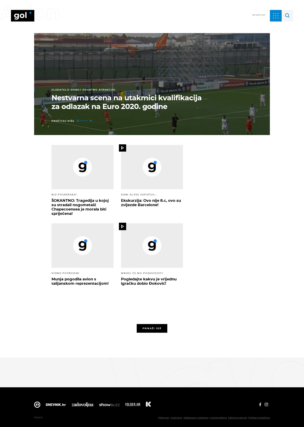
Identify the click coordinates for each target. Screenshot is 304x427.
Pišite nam (163, 417)
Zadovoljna (82, 406)
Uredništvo (176, 417)
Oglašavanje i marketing (195, 417)
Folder (132, 406)
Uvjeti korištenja (218, 417)
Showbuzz (109, 406)
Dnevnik (56, 406)
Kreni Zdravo (148, 406)
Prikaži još (152, 328)
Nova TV (37, 406)
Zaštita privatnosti (237, 417)
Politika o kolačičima (259, 417)
